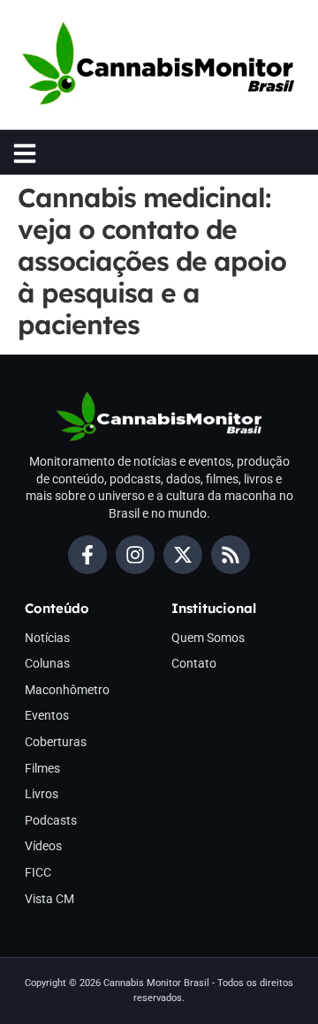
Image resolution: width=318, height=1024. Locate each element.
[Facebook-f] (87, 554)
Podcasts (51, 820)
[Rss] (230, 554)
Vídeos (43, 846)
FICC (38, 872)
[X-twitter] (182, 554)
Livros (41, 794)
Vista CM (49, 899)
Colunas (47, 663)
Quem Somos (208, 638)
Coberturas (56, 742)
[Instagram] (135, 554)
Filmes (42, 768)
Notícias (47, 638)
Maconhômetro (67, 690)
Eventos (47, 715)
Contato (193, 663)
